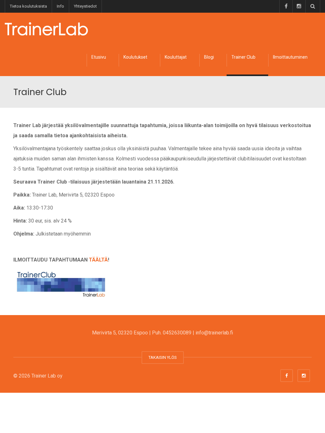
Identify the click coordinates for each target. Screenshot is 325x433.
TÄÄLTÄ (98, 260)
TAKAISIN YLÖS (163, 357)
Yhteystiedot (85, 6)
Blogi (209, 57)
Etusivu (98, 57)
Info (60, 6)
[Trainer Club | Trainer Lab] (46, 28)
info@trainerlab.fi (214, 333)
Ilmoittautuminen (290, 57)
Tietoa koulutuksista (28, 6)
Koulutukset (135, 57)
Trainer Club (243, 57)
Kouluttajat (176, 57)
